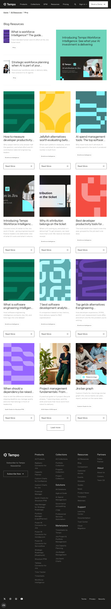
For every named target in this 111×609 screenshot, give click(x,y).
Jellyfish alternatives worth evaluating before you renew (55, 140)
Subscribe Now (14, 474)
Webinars (81, 501)
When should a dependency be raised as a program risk (17, 392)
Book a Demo (96, 4)
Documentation (84, 518)
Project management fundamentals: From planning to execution (53, 392)
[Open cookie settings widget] (3, 605)
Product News (83, 493)
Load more (55, 427)
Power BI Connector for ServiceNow (40, 543)
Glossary (81, 481)
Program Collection (60, 470)
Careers (100, 476)
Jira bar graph (84, 388)
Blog (79, 463)
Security (101, 599)
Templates (82, 497)
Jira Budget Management (61, 553)
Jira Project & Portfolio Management (61, 539)
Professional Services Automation (61, 516)
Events (80, 477)
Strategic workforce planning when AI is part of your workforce (30, 65)
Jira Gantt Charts (60, 560)
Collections (35, 4)
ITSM (58, 510)
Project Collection (60, 477)
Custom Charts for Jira (41, 486)
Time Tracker (40, 572)
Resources (55, 4)
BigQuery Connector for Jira (40, 465)
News (80, 489)
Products (23, 4)
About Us (101, 472)
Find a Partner (100, 460)
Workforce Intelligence (39, 581)
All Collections (62, 459)
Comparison (83, 467)
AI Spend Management (61, 498)
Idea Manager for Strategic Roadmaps (40, 507)
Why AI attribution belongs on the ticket (53, 222)
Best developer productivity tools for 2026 (89, 224)
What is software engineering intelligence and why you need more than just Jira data (18, 309)
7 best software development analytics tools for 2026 (54, 308)
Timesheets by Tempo (62, 531)
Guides (80, 485)
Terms (83, 599)
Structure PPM (41, 559)
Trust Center (83, 522)
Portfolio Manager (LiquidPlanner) (41, 516)
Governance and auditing (61, 505)
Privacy (92, 599)
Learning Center (81, 512)
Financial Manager (38, 492)
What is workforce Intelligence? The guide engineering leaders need (27, 35)
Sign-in (82, 4)
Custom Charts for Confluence (41, 480)
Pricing (66, 4)
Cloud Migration (82, 527)
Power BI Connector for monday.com (40, 534)
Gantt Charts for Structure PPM (41, 499)
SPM (45, 4)
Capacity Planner (38, 473)
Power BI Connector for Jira (40, 525)
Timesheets (39, 576)
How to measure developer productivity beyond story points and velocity (18, 141)
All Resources (16, 12)
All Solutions (61, 489)
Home (5, 12)
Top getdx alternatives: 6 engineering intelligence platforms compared (90, 309)
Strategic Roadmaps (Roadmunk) (40, 552)
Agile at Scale (61, 493)
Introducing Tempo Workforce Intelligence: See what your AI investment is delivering (81, 41)
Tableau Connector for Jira (40, 565)
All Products (40, 459)
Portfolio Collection (60, 464)
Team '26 (101, 480)
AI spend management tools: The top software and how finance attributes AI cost (90, 141)
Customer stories (82, 472)
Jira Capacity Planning (61, 547)
